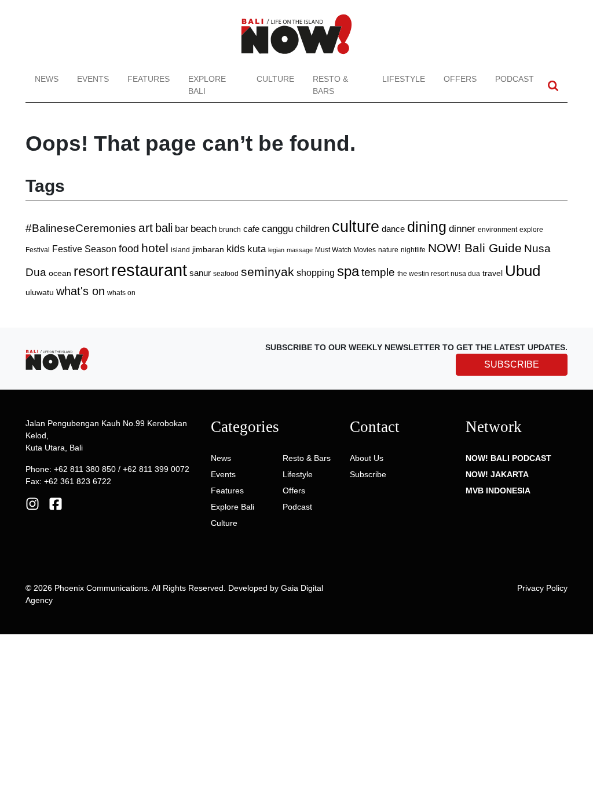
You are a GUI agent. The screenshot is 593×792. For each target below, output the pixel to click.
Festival (37, 250)
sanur (200, 273)
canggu (277, 228)
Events (93, 78)
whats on (121, 293)
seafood (226, 273)
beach (204, 228)
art (145, 228)
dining (426, 227)
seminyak (267, 272)
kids (235, 249)
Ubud (522, 271)
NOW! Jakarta (497, 474)
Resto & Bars (330, 85)
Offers (460, 78)
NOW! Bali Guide (475, 248)
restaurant (149, 269)
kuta (256, 249)
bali (164, 227)
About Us (366, 458)
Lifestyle (403, 78)
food (129, 249)
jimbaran (208, 249)
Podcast (514, 78)
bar (181, 229)
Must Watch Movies (345, 249)
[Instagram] (32, 503)
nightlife (413, 249)
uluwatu (39, 292)
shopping (315, 273)
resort (91, 271)
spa (348, 271)
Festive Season (84, 249)
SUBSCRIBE (511, 364)
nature (388, 249)
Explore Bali (207, 85)
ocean (60, 273)
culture (355, 226)
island (180, 249)
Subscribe (368, 474)
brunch (230, 229)
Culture (275, 78)
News (46, 78)
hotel (155, 248)
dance (393, 229)
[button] (553, 85)
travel (492, 273)
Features (148, 78)
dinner (462, 228)
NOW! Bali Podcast (508, 458)
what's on (80, 291)
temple (378, 272)
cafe (251, 229)
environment (497, 229)
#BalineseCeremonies (80, 228)
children (312, 228)
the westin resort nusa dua (438, 273)
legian (276, 249)
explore (531, 229)
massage (300, 249)
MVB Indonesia (498, 490)
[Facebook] (56, 503)
